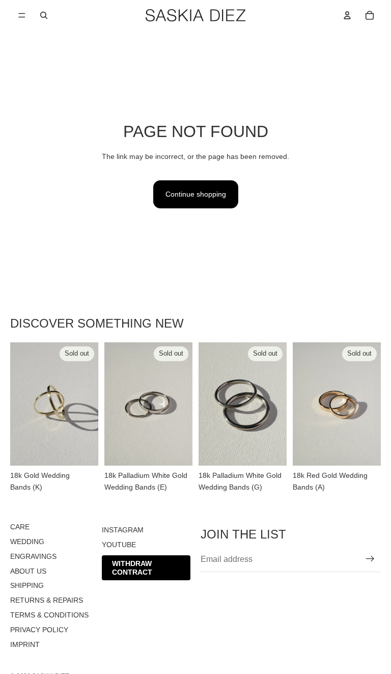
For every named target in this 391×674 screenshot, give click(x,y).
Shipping (27, 585)
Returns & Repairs (46, 600)
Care (20, 527)
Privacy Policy (39, 629)
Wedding (27, 541)
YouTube (119, 545)
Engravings (33, 556)
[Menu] (22, 15)
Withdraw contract (132, 567)
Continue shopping (195, 194)
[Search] (44, 15)
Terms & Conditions (49, 615)
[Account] (347, 15)
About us (28, 571)
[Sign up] (370, 559)
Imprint (25, 644)
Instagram (123, 530)
